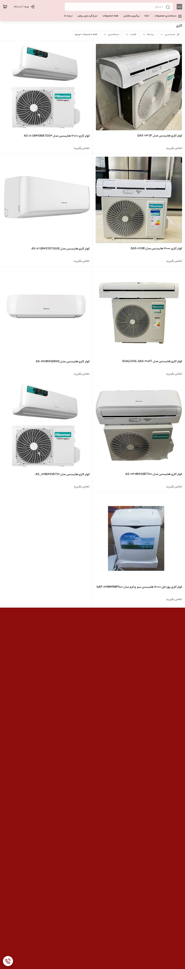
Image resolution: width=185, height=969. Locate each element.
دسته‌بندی (113, 34)
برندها (150, 34)
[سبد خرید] (5, 7)
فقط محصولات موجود (85, 34)
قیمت (133, 34)
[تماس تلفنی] (8, 961)
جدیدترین (170, 34)
